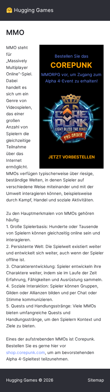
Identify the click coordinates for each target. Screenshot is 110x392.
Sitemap (96, 380)
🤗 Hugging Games (29, 10)
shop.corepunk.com (25, 352)
